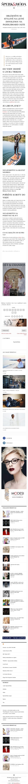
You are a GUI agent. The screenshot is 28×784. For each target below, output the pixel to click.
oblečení (20, 237)
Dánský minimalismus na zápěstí (9, 657)
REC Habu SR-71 (6, 654)
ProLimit (4, 304)
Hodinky (11, 522)
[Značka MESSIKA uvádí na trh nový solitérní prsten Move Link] (6, 584)
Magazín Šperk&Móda (12, 273)
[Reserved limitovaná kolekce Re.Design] (14, 400)
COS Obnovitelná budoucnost (11, 428)
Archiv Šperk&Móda (7, 685)
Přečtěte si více (14, 291)
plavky (25, 303)
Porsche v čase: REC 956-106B (9, 647)
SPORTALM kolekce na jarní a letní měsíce (12, 371)
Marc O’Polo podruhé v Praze (11, 390)
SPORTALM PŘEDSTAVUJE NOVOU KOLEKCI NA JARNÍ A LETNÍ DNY (17, 601)
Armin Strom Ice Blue (7, 650)
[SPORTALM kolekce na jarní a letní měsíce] (14, 361)
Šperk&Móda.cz (17, 783)
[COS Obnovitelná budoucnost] (14, 419)
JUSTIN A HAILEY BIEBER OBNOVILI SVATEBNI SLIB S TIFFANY (16, 575)
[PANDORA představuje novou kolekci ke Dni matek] (6, 593)
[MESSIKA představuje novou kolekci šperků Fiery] (6, 629)
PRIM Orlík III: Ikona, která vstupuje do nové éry (16, 520)
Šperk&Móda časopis (7, 695)
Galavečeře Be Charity (14, 564)
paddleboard (12, 102)
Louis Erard (5, 664)
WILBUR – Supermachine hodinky (10, 660)
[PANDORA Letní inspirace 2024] (6, 549)
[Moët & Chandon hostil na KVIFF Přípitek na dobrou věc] (6, 540)
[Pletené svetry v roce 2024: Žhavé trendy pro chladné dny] (6, 620)
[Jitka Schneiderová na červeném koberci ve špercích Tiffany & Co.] (6, 531)
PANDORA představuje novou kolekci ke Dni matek (16, 591)
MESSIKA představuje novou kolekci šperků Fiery (16, 627)
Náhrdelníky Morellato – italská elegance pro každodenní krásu (16, 512)
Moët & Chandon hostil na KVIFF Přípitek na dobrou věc (14, 268)
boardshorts (5, 111)
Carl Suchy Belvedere (7, 674)
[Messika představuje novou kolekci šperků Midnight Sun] (6, 558)
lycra (16, 303)
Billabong (3, 303)
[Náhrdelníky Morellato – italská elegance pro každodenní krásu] (6, 514)
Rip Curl (8, 304)
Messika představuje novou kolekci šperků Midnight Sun (17, 556)
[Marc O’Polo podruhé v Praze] (14, 382)
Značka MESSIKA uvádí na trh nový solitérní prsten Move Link (16, 583)
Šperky (11, 274)
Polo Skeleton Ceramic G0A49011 (10, 667)
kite (12, 303)
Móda (24, 27)
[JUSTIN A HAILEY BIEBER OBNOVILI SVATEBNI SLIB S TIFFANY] (6, 576)
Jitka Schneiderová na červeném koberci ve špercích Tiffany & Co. (17, 529)
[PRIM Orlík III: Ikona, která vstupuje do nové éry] (6, 522)
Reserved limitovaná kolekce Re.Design (14, 409)
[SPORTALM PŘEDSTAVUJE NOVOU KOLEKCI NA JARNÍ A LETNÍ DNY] (6, 602)
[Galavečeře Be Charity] (6, 567)
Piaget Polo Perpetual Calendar (9, 677)
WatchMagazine (6, 712)
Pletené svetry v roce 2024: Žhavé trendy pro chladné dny (17, 618)
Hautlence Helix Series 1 (8, 670)
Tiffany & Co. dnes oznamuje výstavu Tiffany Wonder (16, 609)
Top (14, 274)
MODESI (5, 718)
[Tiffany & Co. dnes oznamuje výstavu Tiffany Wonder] (6, 611)
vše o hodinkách (9, 644)
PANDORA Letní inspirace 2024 (17, 547)
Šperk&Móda (14, 27)
